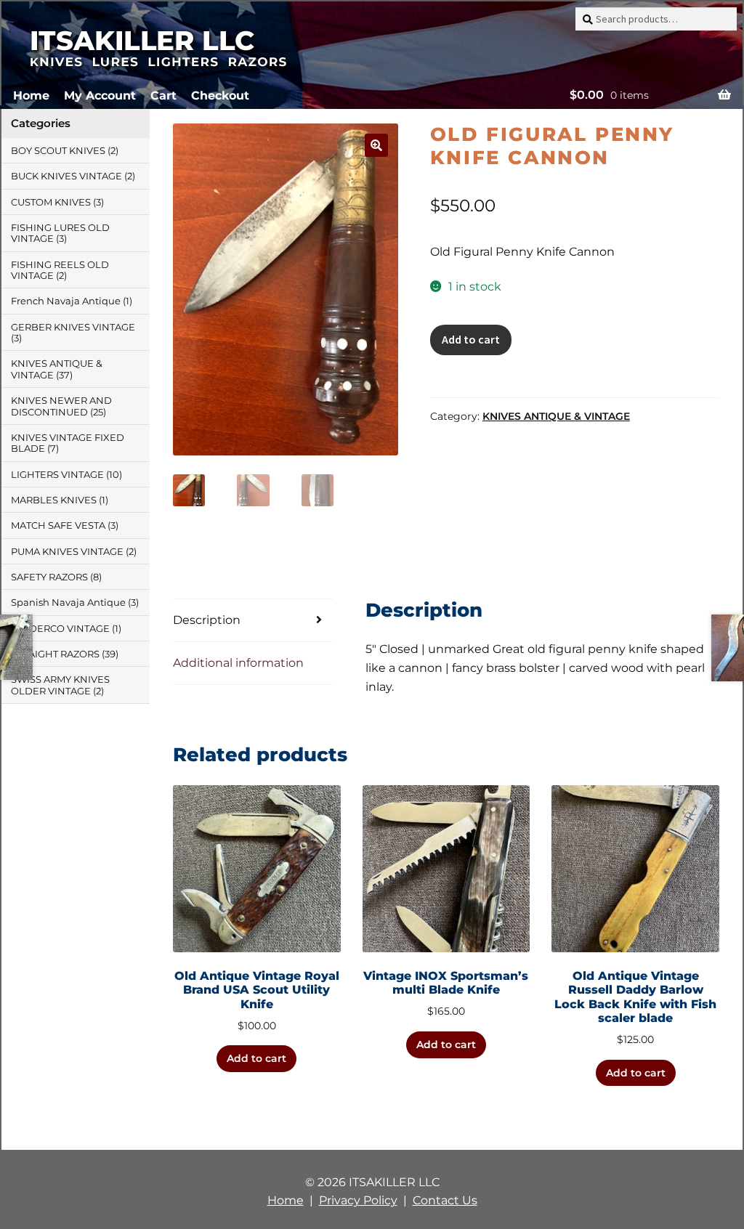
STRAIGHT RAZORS (55, 654)
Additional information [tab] (238, 663)
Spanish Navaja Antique (68, 602)
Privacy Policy (358, 1200)
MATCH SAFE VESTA (58, 525)
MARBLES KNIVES (54, 500)
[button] (376, 145)
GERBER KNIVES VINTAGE (73, 327)
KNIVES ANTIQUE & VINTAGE (556, 416)
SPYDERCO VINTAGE (60, 628)
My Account (100, 95)
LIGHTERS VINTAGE (57, 474)
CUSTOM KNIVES (51, 202)
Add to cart (471, 339)
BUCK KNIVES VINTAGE (66, 176)
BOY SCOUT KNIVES (58, 150)
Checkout (220, 95)
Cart (163, 95)
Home (31, 95)
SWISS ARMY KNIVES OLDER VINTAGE (60, 685)
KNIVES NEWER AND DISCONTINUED (61, 406)
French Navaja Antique (66, 301)
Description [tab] (206, 620)
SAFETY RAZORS (49, 577)
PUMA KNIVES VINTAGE (67, 551)
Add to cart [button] (256, 1058)
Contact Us (445, 1200)
